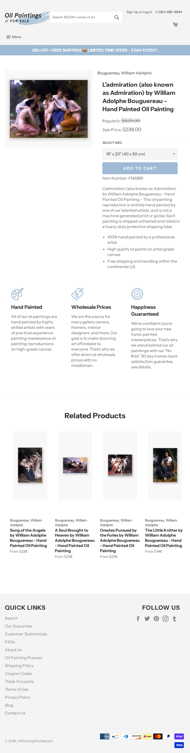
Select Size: (112, 143)
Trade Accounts (19, 681)
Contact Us (15, 713)
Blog (9, 705)
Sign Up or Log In (139, 12)
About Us (13, 649)
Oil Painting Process (23, 657)
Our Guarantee (18, 626)
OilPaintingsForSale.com (35, 741)
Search (11, 618)
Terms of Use (16, 689)
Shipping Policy (19, 665)
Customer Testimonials (26, 633)
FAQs (10, 641)
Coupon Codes (18, 673)
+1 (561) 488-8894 (168, 12)
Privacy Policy (17, 697)
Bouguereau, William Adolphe (124, 72)
